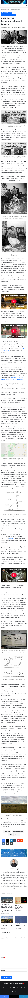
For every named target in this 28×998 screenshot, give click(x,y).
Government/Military (15, 9)
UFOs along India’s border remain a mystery (20, 907)
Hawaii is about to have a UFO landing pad (6, 925)
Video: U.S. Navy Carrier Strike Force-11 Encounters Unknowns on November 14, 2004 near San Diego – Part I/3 (7, 908)
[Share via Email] (7, 843)
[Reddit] (21, 840)
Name (3, 957)
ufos (17, 835)
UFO (11, 835)
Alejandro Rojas (6, 27)
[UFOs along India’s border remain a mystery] (21, 900)
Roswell (7, 831)
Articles (7, 9)
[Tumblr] (14, 840)
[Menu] (2, 5)
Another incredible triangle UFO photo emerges (20, 925)
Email (3, 964)
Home (3, 9)
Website (3, 970)
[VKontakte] (3, 843)
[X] (7, 840)
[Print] (11, 843)
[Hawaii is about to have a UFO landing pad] (7, 919)
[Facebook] (3, 840)
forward (3, 362)
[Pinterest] (18, 840)
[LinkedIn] (11, 840)
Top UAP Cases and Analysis (8, 15)
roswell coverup (18, 831)
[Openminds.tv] (14, 2)
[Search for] (26, 5)
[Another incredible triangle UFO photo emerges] (21, 919)
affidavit (11, 538)
